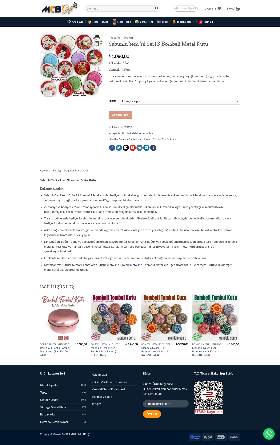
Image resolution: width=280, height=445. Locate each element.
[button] (186, 9)
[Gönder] (157, 8)
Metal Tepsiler (49, 385)
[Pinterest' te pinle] (133, 148)
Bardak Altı (146, 21)
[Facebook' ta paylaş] (112, 148)
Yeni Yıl (156, 139)
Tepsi (165, 21)
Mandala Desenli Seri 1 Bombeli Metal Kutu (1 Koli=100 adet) (104, 351)
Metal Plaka (124, 21)
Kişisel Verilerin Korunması (109, 382)
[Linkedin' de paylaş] (146, 148)
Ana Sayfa (77, 21)
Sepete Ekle (120, 114)
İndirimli (208, 21)
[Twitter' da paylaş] (119, 148)
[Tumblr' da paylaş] (153, 148)
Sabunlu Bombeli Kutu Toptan (135, 139)
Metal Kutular (100, 21)
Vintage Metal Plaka (53, 407)
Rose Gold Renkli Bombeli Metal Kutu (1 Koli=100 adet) (55, 351)
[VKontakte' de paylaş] (139, 148)
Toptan (44, 392)
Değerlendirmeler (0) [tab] (76, 170)
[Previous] (40, 329)
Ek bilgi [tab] (57, 170)
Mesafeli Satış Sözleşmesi (108, 389)
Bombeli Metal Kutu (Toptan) (138, 133)
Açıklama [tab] (45, 170)
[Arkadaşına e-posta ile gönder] (126, 148)
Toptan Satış (184, 21)
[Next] (239, 329)
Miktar (112, 101)
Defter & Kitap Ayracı (54, 421)
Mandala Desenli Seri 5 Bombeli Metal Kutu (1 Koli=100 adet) (154, 351)
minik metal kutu (133, 265)
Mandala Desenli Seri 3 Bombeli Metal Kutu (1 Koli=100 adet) (205, 351)
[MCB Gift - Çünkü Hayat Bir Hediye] (59, 8)
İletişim (96, 404)
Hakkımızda (99, 374)
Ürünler (128, 37)
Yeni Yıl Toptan (169, 139)
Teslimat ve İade (101, 396)
